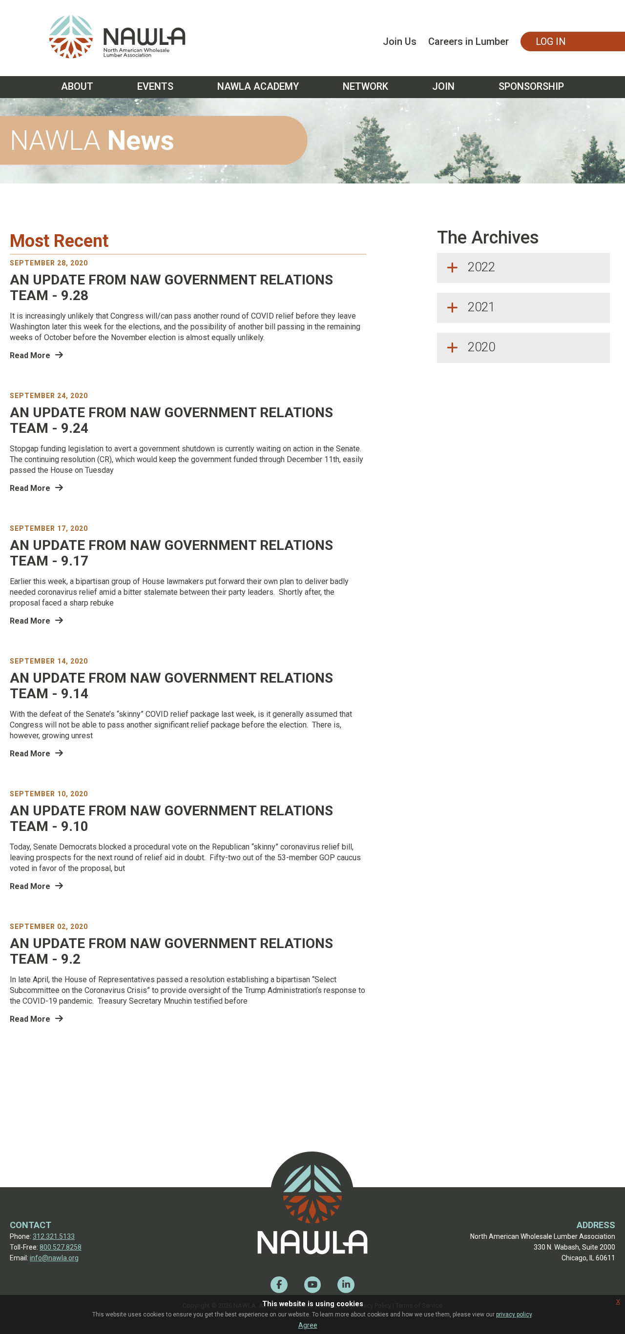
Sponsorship (531, 86)
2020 (481, 347)
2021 (481, 307)
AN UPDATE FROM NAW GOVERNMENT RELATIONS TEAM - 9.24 (171, 420)
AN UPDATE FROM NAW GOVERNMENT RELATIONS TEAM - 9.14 (171, 686)
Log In (551, 41)
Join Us (400, 41)
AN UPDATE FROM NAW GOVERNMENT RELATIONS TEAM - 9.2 (171, 951)
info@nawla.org (54, 1258)
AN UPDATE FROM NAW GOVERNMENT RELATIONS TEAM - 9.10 (171, 818)
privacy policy (514, 1314)
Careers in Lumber (468, 41)
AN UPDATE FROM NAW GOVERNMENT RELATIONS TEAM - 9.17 (171, 553)
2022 (481, 267)
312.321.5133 (54, 1236)
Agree (307, 1325)
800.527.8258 (61, 1247)
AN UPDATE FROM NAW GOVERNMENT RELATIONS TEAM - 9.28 (171, 287)
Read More (30, 355)
